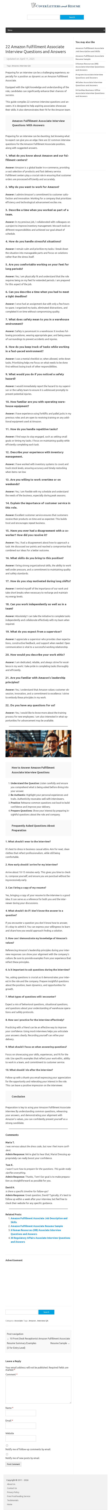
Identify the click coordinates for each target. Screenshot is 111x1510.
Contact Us (12, 1488)
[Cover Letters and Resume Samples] (56, 7)
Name (9, 1408)
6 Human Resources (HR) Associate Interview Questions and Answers (90, 67)
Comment (11, 1374)
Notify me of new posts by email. (22, 1458)
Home (9, 1504)
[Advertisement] (38, 1282)
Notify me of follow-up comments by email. (28, 1449)
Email (9, 1420)
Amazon (15, 66)
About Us (11, 1484)
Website (9, 1433)
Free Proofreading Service (18, 1496)
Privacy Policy (13, 1492)
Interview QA (25, 66)
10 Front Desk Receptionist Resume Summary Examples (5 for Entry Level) (22, 1343)
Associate (18, 1321)
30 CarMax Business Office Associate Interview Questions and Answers (90, 93)
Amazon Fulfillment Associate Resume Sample (37, 1226)
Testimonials (12, 1500)
